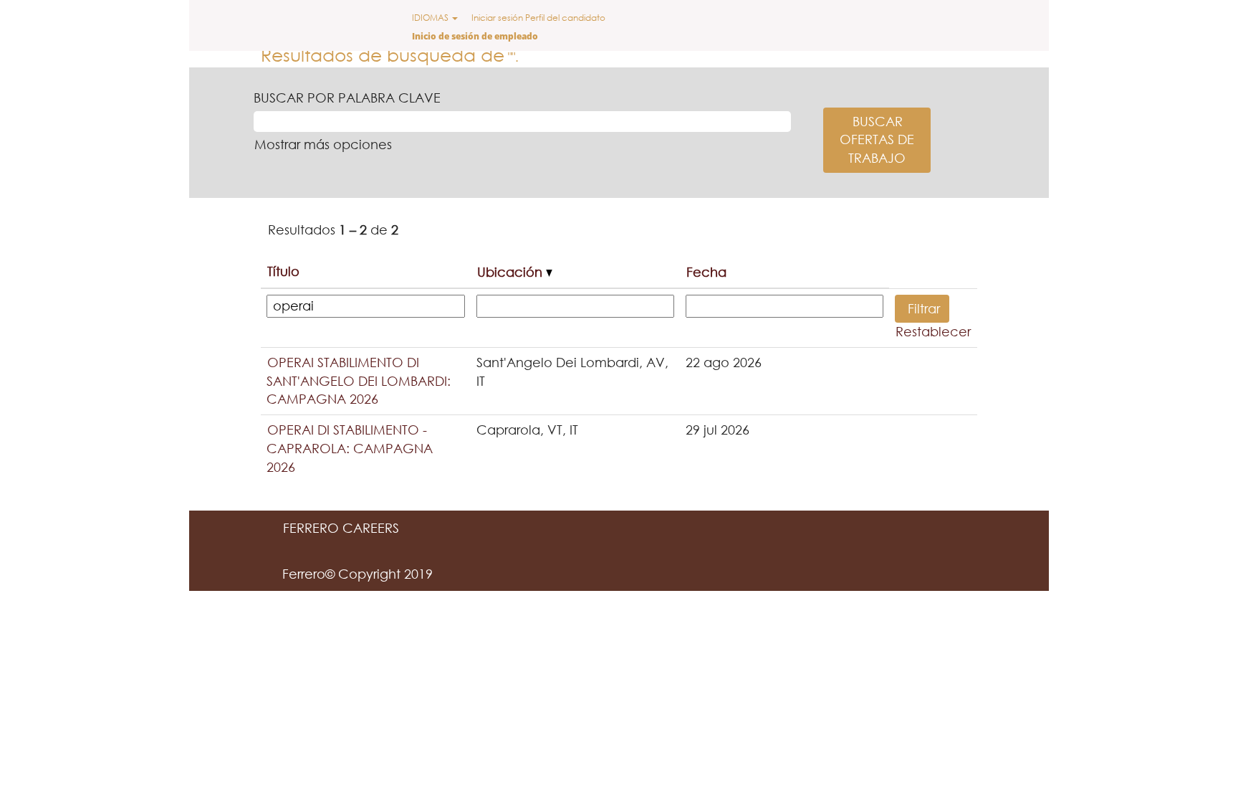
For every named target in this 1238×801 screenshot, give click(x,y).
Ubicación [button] (511, 272)
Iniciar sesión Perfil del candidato (538, 17)
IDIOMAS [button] (431, 17)
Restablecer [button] (933, 331)
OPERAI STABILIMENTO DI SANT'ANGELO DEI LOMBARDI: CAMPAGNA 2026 (359, 380)
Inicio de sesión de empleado (475, 36)
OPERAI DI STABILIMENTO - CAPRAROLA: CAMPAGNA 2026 (350, 448)
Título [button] (283, 271)
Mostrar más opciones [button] (323, 144)
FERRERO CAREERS (341, 528)
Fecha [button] (706, 272)
